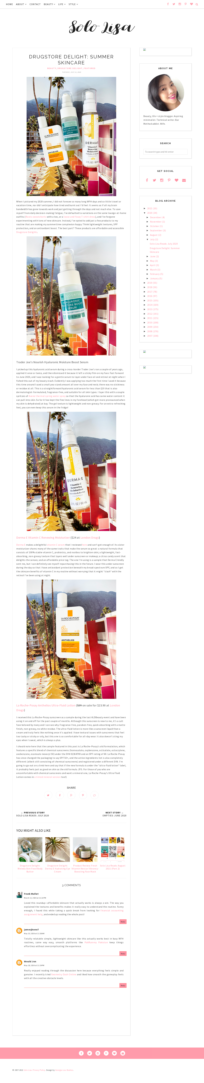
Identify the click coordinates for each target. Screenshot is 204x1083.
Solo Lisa (28, 1070)
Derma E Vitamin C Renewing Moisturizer (43, 537)
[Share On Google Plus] (71, 795)
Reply (123, 922)
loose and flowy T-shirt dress (79, 216)
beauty (51, 68)
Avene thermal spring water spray (47, 395)
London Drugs (89, 537)
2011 (150, 318)
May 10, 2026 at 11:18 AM (34, 933)
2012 (150, 313)
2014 (150, 304)
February (155, 273)
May (152, 260)
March (153, 269)
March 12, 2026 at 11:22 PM (35, 898)
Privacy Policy (39, 1070)
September (156, 230)
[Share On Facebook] (60, 795)
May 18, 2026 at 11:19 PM (34, 965)
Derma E (21, 544)
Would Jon (30, 961)
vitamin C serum (56, 544)
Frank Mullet (31, 893)
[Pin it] (83, 795)
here (84, 544)
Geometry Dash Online (63, 974)
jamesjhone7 (31, 929)
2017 (150, 291)
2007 (150, 335)
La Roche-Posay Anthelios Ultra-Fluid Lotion (45, 705)
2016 (150, 295)
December (156, 217)
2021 (150, 208)
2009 (150, 326)
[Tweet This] (48, 795)
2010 (150, 322)
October (155, 226)
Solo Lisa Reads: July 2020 (164, 243)
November (156, 221)
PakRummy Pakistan (96, 942)
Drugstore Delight (70, 68)
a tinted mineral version (47, 776)
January (154, 278)
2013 (150, 309)
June (153, 256)
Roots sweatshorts (36, 216)
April (153, 265)
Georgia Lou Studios (64, 1070)
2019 (150, 282)
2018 (150, 287)
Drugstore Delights (26, 232)
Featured (90, 68)
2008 (150, 331)
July (152, 239)
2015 (150, 300)
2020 (150, 212)
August (154, 234)
